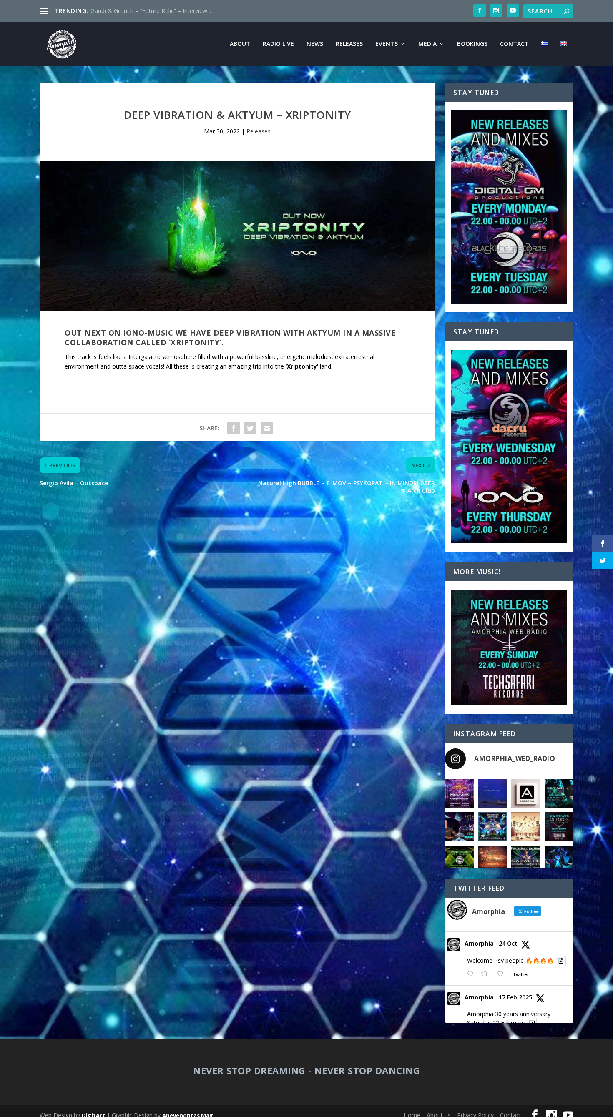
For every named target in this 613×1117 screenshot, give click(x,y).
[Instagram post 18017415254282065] (459, 793)
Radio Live (278, 44)
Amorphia (479, 943)
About (240, 44)
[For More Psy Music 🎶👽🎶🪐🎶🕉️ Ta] (525, 793)
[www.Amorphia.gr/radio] (459, 826)
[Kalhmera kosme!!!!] (559, 860)
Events (386, 44)
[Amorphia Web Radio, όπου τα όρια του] (459, 860)
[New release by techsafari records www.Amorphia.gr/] (559, 793)
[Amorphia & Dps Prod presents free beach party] (492, 860)
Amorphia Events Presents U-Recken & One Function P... (166, 11)
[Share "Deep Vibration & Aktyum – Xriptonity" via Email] (267, 428)
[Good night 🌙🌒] (492, 793)
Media (427, 44)
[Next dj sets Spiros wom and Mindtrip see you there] (492, 826)
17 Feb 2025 (515, 997)
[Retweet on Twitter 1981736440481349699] (487, 974)
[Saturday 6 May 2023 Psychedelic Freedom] (525, 860)
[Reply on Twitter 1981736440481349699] (472, 974)
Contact (514, 44)
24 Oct (508, 943)
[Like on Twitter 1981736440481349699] (502, 974)
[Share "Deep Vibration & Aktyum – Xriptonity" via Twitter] (250, 428)
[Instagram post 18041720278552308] (525, 826)
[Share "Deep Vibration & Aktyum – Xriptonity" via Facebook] (233, 428)
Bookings (472, 44)
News (314, 44)
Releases (349, 44)
